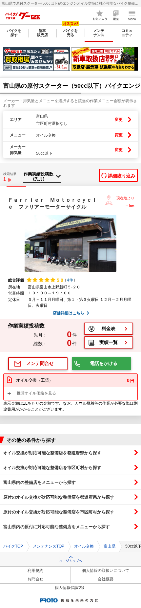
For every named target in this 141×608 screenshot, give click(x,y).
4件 (70, 280)
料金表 (108, 328)
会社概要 (105, 579)
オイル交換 (84, 546)
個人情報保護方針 (70, 587)
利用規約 (35, 570)
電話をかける (103, 363)
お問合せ (35, 579)
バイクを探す (14, 33)
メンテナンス (98, 33)
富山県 (109, 546)
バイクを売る (70, 33)
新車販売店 (42, 33)
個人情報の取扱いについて (105, 570)
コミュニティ (127, 33)
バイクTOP (13, 546)
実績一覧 (108, 342)
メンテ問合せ (40, 363)
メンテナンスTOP (48, 546)
